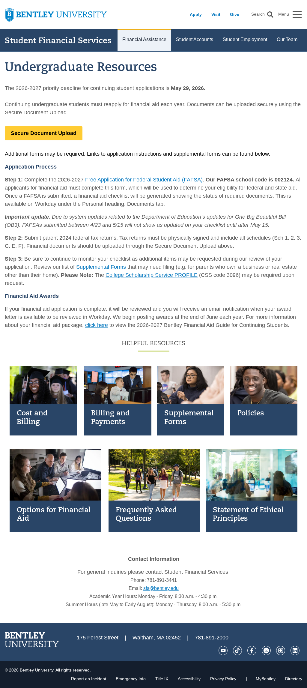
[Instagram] (280, 650)
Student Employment (245, 39)
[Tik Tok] (237, 650)
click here (96, 325)
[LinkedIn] (295, 650)
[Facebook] (252, 650)
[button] (270, 14)
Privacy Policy (223, 678)
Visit (215, 14)
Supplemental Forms (189, 417)
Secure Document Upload (43, 133)
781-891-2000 (211, 638)
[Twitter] (266, 650)
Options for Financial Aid (54, 514)
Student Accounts (194, 39)
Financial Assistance (144, 39)
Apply (196, 14)
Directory (293, 678)
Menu (283, 14)
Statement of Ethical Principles (248, 514)
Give (234, 14)
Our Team (287, 39)
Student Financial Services (58, 40)
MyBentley (266, 678)
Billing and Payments (110, 417)
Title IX (161, 678)
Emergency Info (131, 678)
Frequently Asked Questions (146, 514)
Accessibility (189, 678)
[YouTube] (223, 650)
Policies (250, 412)
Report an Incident (88, 678)
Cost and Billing (32, 417)
